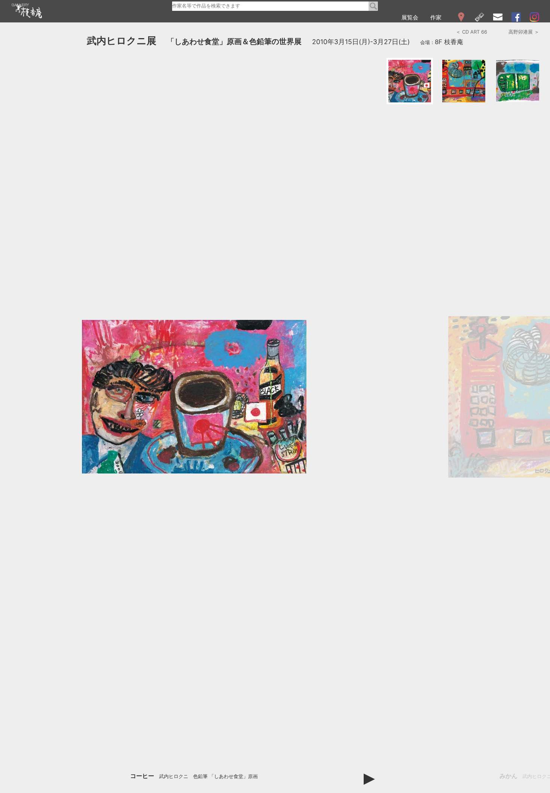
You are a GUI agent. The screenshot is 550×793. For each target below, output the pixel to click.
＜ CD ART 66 (471, 32)
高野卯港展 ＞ (523, 32)
